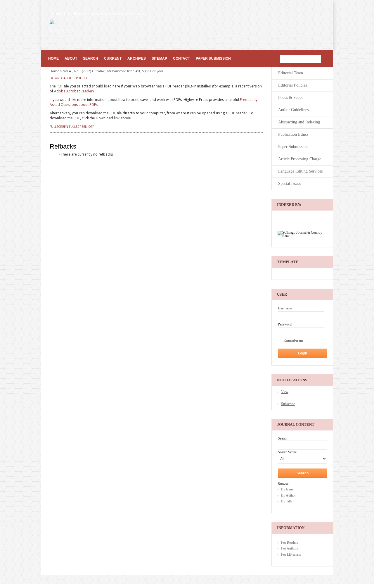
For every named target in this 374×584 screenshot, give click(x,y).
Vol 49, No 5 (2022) (77, 71)
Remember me (293, 340)
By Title (286, 501)
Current (113, 58)
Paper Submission (213, 58)
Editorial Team (290, 73)
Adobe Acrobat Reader (73, 91)
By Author (288, 495)
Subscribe (288, 404)
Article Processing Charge (299, 159)
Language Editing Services (300, 171)
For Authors (289, 548)
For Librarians (291, 554)
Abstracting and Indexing (299, 122)
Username (285, 308)
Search (90, 58)
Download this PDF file (69, 78)
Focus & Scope (290, 97)
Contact (181, 58)
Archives (136, 58)
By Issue (287, 489)
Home (53, 58)
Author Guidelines (293, 110)
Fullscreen (59, 127)
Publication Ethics (293, 134)
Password (285, 324)
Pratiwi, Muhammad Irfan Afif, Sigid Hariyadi (129, 71)
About (71, 58)
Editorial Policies (292, 85)
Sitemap (159, 58)
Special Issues (289, 183)
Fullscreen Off (81, 127)
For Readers (289, 542)
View (284, 392)
